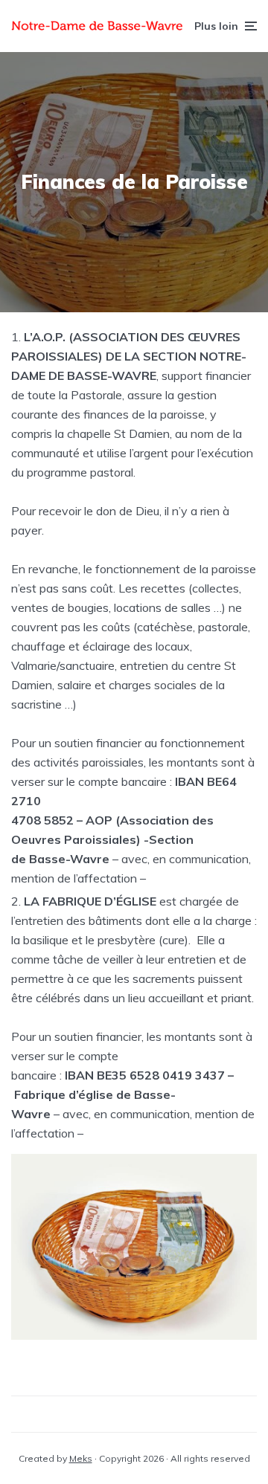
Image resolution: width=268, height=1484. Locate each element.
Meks (80, 1458)
